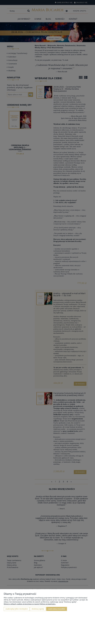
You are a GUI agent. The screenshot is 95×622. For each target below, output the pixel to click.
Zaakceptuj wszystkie (56, 609)
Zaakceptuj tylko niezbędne (16, 609)
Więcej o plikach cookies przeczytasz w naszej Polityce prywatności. (30, 604)
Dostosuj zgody (38, 609)
